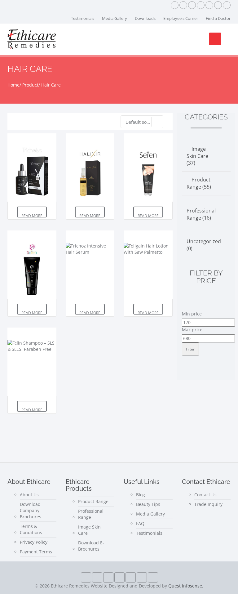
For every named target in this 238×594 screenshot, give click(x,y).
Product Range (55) (199, 183)
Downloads (145, 18)
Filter (190, 348)
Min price (192, 314)
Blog (140, 495)
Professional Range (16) (201, 214)
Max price (192, 330)
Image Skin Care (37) (197, 156)
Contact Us (205, 495)
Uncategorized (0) (204, 245)
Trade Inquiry (208, 504)
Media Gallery (114, 18)
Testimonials (82, 18)
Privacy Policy (33, 542)
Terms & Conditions (31, 529)
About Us (29, 495)
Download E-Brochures (91, 546)
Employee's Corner (180, 18)
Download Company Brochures (30, 510)
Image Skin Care (89, 530)
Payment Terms (36, 552)
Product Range (93, 501)
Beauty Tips (148, 504)
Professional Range (91, 514)
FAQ (140, 523)
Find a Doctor (218, 18)
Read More (31, 215)
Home (13, 85)
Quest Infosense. (185, 586)
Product (30, 85)
